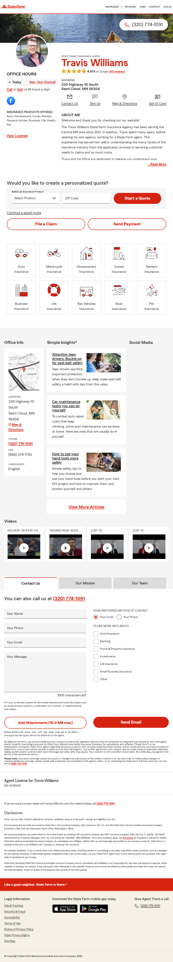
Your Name (15, 613)
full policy (128, 838)
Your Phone (15, 628)
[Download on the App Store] (65, 908)
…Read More (157, 164)
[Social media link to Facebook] (11, 101)
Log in (167, 6)
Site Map (9, 941)
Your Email (14, 642)
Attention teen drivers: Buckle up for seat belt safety (67, 359)
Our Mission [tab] (85, 583)
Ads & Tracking (13, 905)
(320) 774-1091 (20, 443)
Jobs (142, 6)
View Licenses (17, 135)
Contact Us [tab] (31, 583)
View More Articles (86, 507)
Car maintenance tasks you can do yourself (66, 406)
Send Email (131, 722)
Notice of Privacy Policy (19, 929)
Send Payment (127, 224)
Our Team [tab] (140, 583)
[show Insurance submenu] (120, 6)
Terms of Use (12, 923)
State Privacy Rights (17, 935)
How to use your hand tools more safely (65, 458)
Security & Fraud (14, 911)
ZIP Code (71, 198)
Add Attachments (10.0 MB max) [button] (45, 723)
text (20, 89)
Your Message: (17, 656)
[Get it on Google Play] (94, 908)
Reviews (130, 6)
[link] (13, 6)
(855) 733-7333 (19, 763)
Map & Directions (15, 427)
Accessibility (12, 917)
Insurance (112, 6)
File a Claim (46, 224)
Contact (154, 6)
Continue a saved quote (24, 212)
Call (9, 89)
